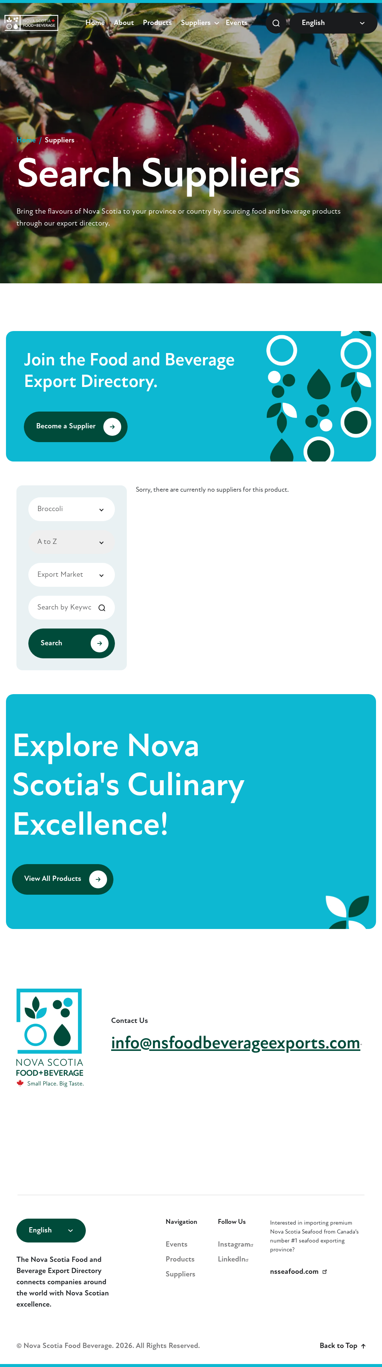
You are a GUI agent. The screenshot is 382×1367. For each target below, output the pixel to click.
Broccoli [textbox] (50, 509)
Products (157, 23)
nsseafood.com (294, 1272)
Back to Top (338, 1346)
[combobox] (71, 509)
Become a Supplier (66, 426)
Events (237, 23)
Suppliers (196, 23)
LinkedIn (231, 1259)
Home (95, 23)
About (124, 23)
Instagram (234, 1244)
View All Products (53, 879)
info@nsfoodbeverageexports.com (235, 1044)
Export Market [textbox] (60, 575)
